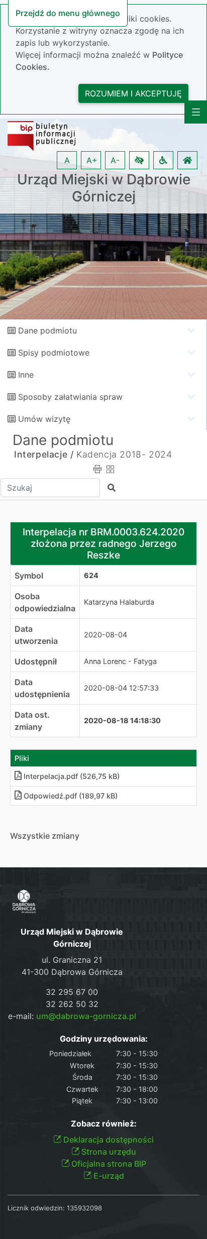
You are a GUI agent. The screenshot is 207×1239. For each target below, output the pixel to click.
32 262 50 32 (72, 1004)
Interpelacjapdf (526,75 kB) (72, 776)
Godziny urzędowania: (104, 1039)
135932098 (84, 1208)
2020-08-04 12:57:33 (121, 688)
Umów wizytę (44, 419)
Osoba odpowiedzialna (45, 602)
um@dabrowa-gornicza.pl (86, 1016)
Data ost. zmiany (32, 721)
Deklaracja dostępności (107, 1140)
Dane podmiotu (47, 330)
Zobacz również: (104, 1124)
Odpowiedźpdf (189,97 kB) (71, 796)
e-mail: (72, 1016)
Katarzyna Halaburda (119, 602)
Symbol (29, 576)
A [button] (67, 160)
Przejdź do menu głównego (68, 13)
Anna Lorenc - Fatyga (120, 661)
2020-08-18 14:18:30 (122, 720)
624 (91, 575)
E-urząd (107, 1176)
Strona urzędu (107, 1152)
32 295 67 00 (72, 992)
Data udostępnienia (42, 688)
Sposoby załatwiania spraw (70, 397)
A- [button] (115, 160)
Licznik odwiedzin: (36, 1208)
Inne (26, 375)
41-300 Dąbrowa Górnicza (72, 972)
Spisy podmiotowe (53, 353)
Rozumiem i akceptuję (133, 93)
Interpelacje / (43, 454)
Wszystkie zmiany (44, 836)
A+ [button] (91, 160)
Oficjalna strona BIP (107, 1164)
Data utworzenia (36, 635)
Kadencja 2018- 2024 (124, 454)
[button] (139, 160)
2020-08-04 (105, 634)
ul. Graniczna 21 (72, 960)
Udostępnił (36, 661)
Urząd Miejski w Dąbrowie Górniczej (103, 188)
